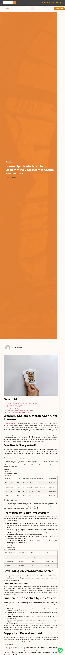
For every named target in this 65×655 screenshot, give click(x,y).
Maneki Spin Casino (12, 423)
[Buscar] (14, 2)
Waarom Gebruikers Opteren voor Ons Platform (22, 403)
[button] (32, 8)
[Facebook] (57, 2)
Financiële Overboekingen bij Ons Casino (20, 410)
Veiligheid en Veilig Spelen (15, 409)
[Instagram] (60, 2)
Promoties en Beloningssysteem (17, 407)
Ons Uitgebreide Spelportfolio (16, 405)
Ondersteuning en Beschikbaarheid (18, 412)
